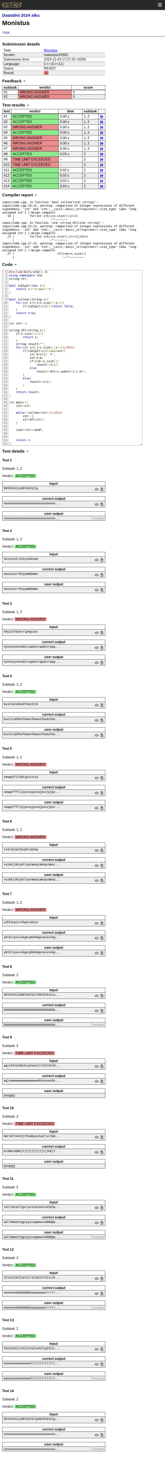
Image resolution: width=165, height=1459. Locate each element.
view (96, 489)
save (102, 489)
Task (6, 32)
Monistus (51, 50)
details (102, 116)
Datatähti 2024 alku (21, 15)
